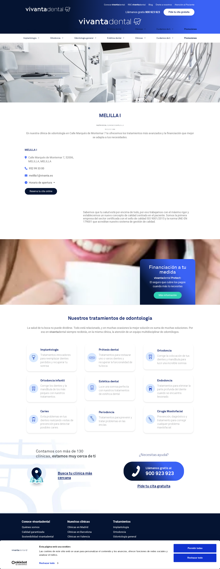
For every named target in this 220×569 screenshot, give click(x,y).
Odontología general (83, 29)
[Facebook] (159, 521)
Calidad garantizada (33, 531)
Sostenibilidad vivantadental (38, 536)
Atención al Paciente (184, 5)
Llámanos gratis (143, 12)
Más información (168, 295)
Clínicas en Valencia (78, 536)
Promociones (190, 29)
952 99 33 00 (36, 168)
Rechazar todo (47, 563)
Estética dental (114, 29)
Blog (150, 5)
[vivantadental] (110, 21)
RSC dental (137, 5)
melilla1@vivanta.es (41, 175)
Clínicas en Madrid (77, 527)
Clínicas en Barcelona (79, 531)
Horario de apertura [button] (41, 182)
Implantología (29, 29)
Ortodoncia (55, 29)
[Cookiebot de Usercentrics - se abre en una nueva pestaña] (19, 563)
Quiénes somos (31, 527)
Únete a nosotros (164, 5)
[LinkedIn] (159, 527)
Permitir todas (195, 548)
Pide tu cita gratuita (179, 12)
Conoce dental (114, 5)
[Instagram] (159, 524)
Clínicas (139, 29)
